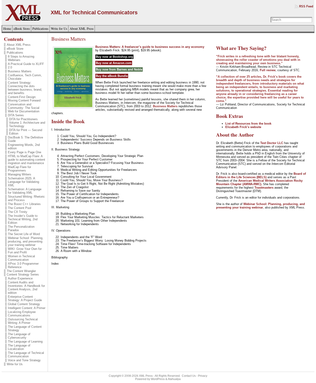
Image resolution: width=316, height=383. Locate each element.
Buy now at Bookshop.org (114, 56)
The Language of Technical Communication (26, 354)
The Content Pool (19, 208)
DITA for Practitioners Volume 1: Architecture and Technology (27, 122)
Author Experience (20, 278)
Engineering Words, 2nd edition (24, 146)
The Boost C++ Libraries (24, 204)
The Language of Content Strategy (25, 328)
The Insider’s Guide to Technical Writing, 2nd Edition (22, 219)
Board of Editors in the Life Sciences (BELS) (261, 175)
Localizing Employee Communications (22, 313)
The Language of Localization (19, 347)
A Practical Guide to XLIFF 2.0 (26, 65)
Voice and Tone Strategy (24, 360)
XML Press (146, 375)
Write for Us (15, 364)
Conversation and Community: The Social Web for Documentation (23, 108)
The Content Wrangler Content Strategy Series (23, 272)
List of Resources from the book (248, 123)
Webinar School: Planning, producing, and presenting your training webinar (25, 241)
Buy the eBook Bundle (112, 76)
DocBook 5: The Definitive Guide (25, 139)
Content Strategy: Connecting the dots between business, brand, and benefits (25, 88)
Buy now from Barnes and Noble (119, 69)
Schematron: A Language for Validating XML (24, 190)
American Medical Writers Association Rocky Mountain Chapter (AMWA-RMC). (259, 182)
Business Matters (19, 71)
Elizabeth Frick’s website (243, 127)
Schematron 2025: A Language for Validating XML (23, 182)
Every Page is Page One (24, 152)
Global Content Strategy (24, 304)
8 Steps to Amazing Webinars (21, 58)
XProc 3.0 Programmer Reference (23, 265)
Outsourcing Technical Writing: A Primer (23, 321)
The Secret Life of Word (24, 234)
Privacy (202, 375)
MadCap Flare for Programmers (19, 168)
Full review (268, 70)
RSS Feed (306, 6)
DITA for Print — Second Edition (25, 131)
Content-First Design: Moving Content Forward (24, 98)
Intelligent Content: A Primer (26, 308)
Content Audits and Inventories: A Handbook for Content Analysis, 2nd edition (26, 287)
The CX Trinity (17, 212)
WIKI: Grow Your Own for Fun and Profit (25, 250)
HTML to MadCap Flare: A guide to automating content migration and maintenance (26, 159)
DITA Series (16, 115)
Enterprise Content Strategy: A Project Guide (25, 298)
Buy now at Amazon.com (114, 63)
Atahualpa (174, 379)
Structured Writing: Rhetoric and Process (26, 198)
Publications (15, 52)
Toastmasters (263, 187)
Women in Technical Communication (21, 257)
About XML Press (19, 44)
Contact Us (189, 375)
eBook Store (15, 48)
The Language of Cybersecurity (19, 335)
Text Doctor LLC (271, 143)
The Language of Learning (25, 341)
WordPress (158, 379)
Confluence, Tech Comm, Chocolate (25, 77)
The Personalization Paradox (21, 228)
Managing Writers (19, 174)
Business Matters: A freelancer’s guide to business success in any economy (149, 47)
